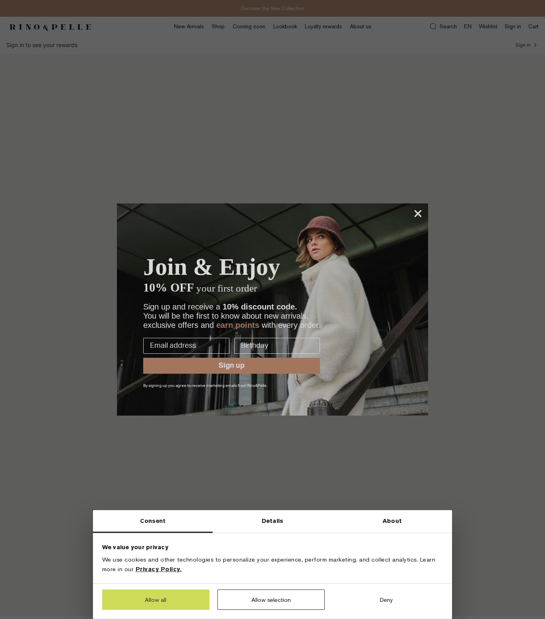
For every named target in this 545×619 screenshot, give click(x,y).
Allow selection (271, 599)
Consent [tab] (153, 520)
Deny (386, 599)
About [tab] (392, 520)
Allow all (155, 599)
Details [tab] (272, 520)
